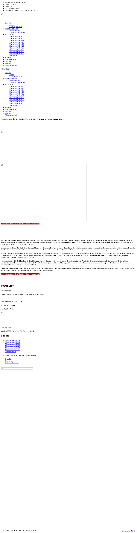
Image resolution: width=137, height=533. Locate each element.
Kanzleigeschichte (15, 27)
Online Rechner (10, 59)
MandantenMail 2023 (16, 42)
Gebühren (8, 61)
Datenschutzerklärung (12, 363)
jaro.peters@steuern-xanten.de (11, 320)
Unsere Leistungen (11, 29)
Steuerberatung (14, 31)
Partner (11, 25)
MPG (133, 531)
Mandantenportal (11, 65)
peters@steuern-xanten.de (9, 314)
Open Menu (5, 69)
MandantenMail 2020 (16, 48)
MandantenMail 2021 (16, 46)
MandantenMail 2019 (16, 50)
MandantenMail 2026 (16, 36)
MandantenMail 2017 (16, 54)
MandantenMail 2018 (16, 52)
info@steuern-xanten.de (9, 318)
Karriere (8, 57)
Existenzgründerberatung (17, 32)
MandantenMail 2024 (16, 40)
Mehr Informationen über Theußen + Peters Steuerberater (20, 224)
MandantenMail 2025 (16, 38)
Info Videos (13, 55)
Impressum (9, 361)
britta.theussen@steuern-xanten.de (12, 316)
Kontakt (8, 63)
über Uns (8, 23)
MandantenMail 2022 (16, 44)
